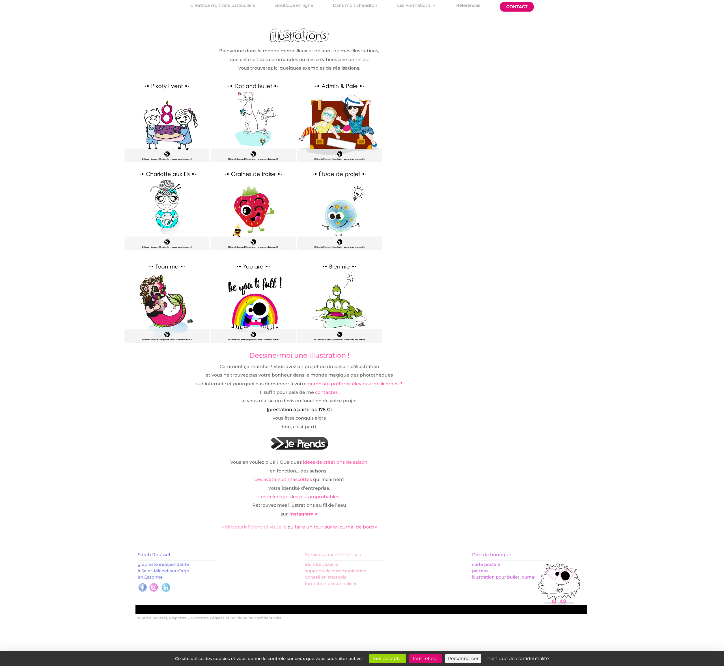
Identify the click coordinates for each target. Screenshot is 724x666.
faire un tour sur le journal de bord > (336, 527)
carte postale (486, 564)
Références (468, 5)
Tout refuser (425, 658)
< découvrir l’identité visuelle (253, 527)
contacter (326, 392)
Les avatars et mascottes (283, 479)
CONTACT (516, 6)
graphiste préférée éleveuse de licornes (353, 383)
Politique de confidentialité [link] (518, 658)
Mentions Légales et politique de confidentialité (236, 618)
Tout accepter (387, 658)
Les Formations (414, 5)
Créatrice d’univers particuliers (222, 5)
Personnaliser (463, 658)
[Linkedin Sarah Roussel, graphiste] (166, 591)
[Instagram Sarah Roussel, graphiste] (154, 591)
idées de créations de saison (335, 462)
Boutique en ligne (294, 5)
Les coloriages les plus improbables (298, 496)
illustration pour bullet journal (503, 577)
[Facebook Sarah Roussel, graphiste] (143, 591)
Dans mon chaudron (355, 5)
